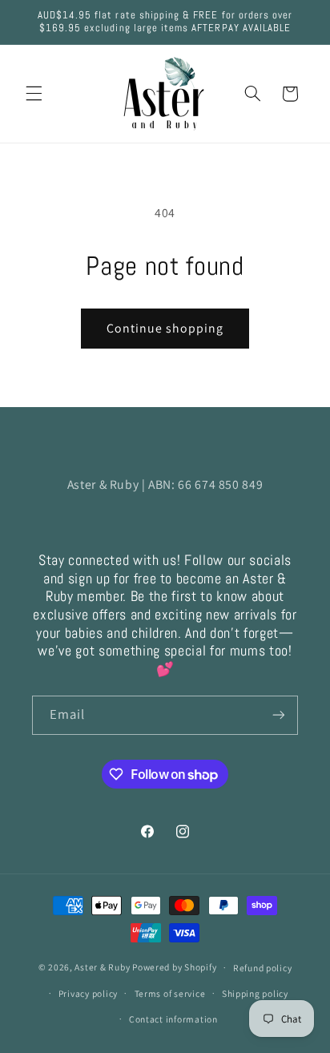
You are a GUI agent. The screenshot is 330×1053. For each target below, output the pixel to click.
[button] (33, 93)
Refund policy (262, 968)
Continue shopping (165, 328)
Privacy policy (88, 993)
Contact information (173, 1019)
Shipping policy (255, 993)
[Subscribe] (278, 715)
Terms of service (170, 993)
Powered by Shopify (174, 967)
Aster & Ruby (102, 967)
